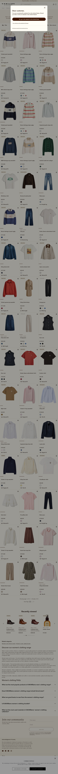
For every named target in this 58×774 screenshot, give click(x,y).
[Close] (45, 8)
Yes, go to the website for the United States (29, 19)
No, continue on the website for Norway (20, 23)
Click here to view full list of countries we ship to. (20, 28)
